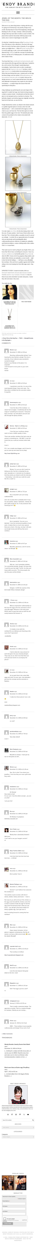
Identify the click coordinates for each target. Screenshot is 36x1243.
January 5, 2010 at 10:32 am (18, 1003)
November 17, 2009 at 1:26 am (19, 985)
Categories (5, 1134)
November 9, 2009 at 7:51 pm (18, 491)
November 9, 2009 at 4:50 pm (18, 352)
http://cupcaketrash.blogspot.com (14, 955)
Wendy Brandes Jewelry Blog (18, 4)
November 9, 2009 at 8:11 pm (18, 518)
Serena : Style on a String (17, 426)
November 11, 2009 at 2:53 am (19, 886)
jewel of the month (12, 333)
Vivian (11, 1020)
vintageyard (13, 1001)
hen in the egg (10, 334)
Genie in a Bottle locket (8, 254)
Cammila (12, 541)
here (6, 245)
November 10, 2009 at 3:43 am (19, 693)
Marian (12, 349)
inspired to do (8, 71)
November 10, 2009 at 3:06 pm (19, 813)
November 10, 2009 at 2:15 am (19, 648)
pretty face (13, 463)
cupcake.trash (14, 946)
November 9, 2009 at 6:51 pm (18, 466)
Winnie (12, 767)
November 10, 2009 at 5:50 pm (19, 831)
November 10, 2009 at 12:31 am (19, 626)
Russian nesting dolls (27, 48)
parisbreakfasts (14, 731)
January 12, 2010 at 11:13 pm (18, 1023)
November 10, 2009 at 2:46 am (19, 672)
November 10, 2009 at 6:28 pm (19, 853)
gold (8, 333)
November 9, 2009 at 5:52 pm (18, 428)
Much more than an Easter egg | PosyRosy (17, 1067)
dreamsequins (14, 402)
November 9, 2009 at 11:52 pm (19, 561)
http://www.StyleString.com (12, 453)
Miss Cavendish (14, 559)
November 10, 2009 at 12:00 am (19, 602)
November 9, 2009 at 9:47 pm (18, 543)
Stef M (12, 965)
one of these (13, 231)
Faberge (12, 52)
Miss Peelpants (14, 749)
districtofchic (13, 582)
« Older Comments (7, 1033)
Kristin (11, 646)
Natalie (12, 691)
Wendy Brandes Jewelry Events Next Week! (17, 1044)
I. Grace (12, 600)
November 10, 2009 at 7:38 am (19, 733)
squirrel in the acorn (16, 69)
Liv (11, 670)
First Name (5, 1206)
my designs (19, 333)
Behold (10, 117)
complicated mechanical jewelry (21, 61)
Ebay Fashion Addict (16, 850)
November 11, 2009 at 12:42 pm (19, 948)
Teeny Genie (28, 254)
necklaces (24, 333)
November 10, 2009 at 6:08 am (19, 718)
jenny (11, 715)
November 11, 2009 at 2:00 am (19, 870)
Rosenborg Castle (28, 42)
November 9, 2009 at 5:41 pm (18, 404)
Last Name (5, 1211)
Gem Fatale (13, 829)
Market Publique (14, 884)
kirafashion (13, 786)
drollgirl (12, 489)
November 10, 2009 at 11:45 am (19, 769)
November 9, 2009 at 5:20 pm (18, 383)
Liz (11, 380)
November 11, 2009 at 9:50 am (19, 927)
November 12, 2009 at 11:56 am (19, 967)
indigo (11, 515)
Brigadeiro (13, 983)
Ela (11, 811)
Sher (11, 924)
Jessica (12, 623)
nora (11, 868)
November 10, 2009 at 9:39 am (19, 751)
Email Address (6, 1201)
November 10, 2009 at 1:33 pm (19, 789)
